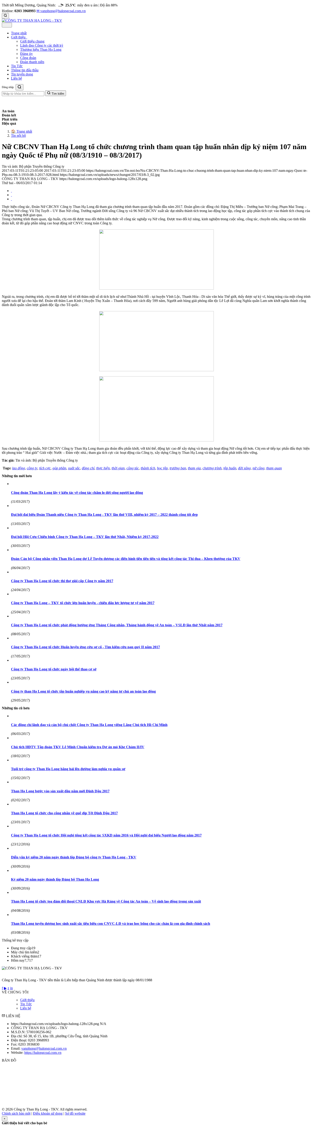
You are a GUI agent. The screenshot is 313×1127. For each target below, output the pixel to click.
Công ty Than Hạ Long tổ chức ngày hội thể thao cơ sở (53, 669)
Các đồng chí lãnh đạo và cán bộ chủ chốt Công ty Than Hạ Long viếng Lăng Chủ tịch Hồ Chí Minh (89, 725)
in (11, 988)
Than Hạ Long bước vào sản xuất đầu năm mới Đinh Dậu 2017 (60, 791)
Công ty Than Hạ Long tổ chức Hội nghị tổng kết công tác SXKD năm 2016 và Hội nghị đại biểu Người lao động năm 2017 (106, 835)
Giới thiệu (27, 1000)
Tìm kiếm (57, 93)
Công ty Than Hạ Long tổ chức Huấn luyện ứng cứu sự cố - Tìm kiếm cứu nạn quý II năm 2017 (85, 647)
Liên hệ (25, 1008)
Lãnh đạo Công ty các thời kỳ (41, 45)
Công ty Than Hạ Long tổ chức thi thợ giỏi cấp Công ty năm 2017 (62, 581)
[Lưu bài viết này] (11, 199)
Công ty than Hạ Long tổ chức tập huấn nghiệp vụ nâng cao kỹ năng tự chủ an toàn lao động (83, 691)
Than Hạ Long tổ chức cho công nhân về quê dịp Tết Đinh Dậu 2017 (64, 813)
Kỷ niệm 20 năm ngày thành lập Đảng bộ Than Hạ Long (55, 879)
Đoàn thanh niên (32, 62)
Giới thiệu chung (32, 41)
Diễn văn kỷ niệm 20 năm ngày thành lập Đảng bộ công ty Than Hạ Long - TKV (73, 857)
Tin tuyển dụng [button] (22, 74)
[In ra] (11, 195)
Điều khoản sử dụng (48, 1113)
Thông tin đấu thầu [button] (24, 70)
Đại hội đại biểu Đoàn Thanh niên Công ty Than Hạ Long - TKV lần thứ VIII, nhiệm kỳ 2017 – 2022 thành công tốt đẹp (104, 514)
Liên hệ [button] (16, 78)
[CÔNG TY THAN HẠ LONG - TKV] (32, 20)
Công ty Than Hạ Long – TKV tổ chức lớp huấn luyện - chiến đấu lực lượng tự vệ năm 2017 (82, 603)
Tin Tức (26, 1004)
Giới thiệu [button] (18, 37)
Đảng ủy (26, 54)
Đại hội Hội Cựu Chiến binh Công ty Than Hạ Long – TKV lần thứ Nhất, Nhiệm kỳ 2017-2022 (85, 537)
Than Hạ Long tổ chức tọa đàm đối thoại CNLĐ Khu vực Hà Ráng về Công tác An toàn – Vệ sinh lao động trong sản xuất (106, 901)
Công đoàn (28, 58)
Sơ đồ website (75, 1113)
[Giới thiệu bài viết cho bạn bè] (11, 191)
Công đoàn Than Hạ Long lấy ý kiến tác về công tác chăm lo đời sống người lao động (77, 493)
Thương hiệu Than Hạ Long (40, 49)
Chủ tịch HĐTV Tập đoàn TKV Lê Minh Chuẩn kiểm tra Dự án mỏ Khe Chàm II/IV (77, 747)
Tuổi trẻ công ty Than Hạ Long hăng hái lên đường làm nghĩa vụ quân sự (68, 769)
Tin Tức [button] (17, 66)
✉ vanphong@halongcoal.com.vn (61, 11)
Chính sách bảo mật (16, 1113)
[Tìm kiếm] (5, 16)
